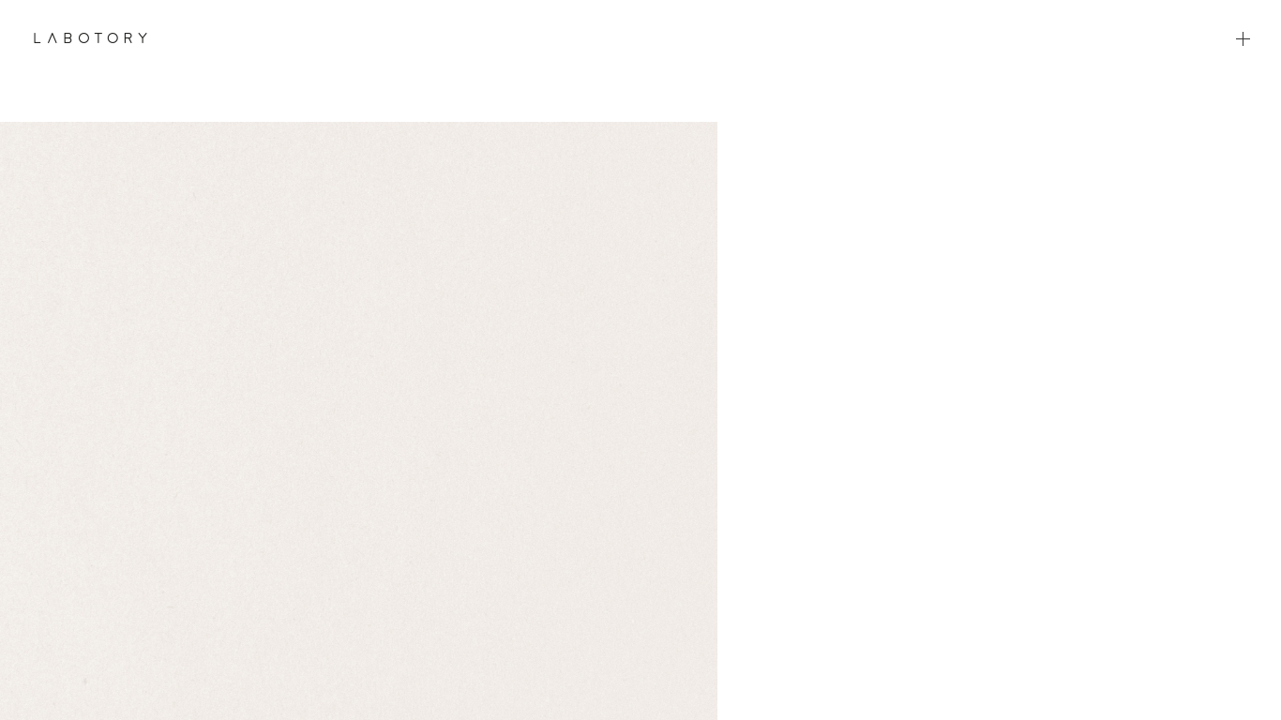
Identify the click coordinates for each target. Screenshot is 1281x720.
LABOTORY (91, 37)
